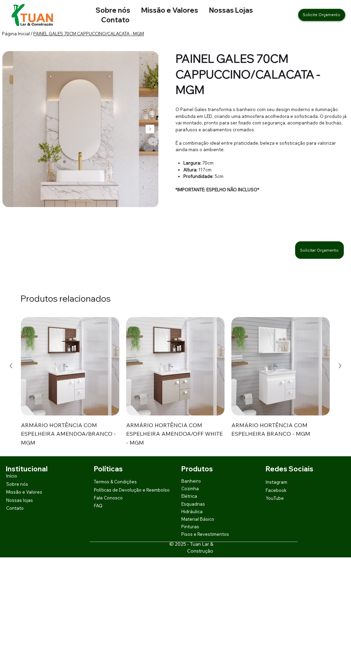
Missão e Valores (169, 10)
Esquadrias (193, 504)
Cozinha (190, 488)
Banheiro (191, 481)
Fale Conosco (108, 497)
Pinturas (190, 526)
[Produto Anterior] (11, 366)
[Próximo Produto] (340, 366)
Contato (115, 19)
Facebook (276, 490)
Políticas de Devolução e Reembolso (132, 490)
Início (11, 476)
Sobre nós (113, 10)
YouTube (275, 498)
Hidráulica (192, 511)
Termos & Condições (115, 481)
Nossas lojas (19, 500)
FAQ (98, 505)
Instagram (276, 482)
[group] (175, 382)
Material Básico (197, 519)
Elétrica (189, 496)
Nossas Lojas (225, 10)
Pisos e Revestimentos (205, 534)
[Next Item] (150, 129)
